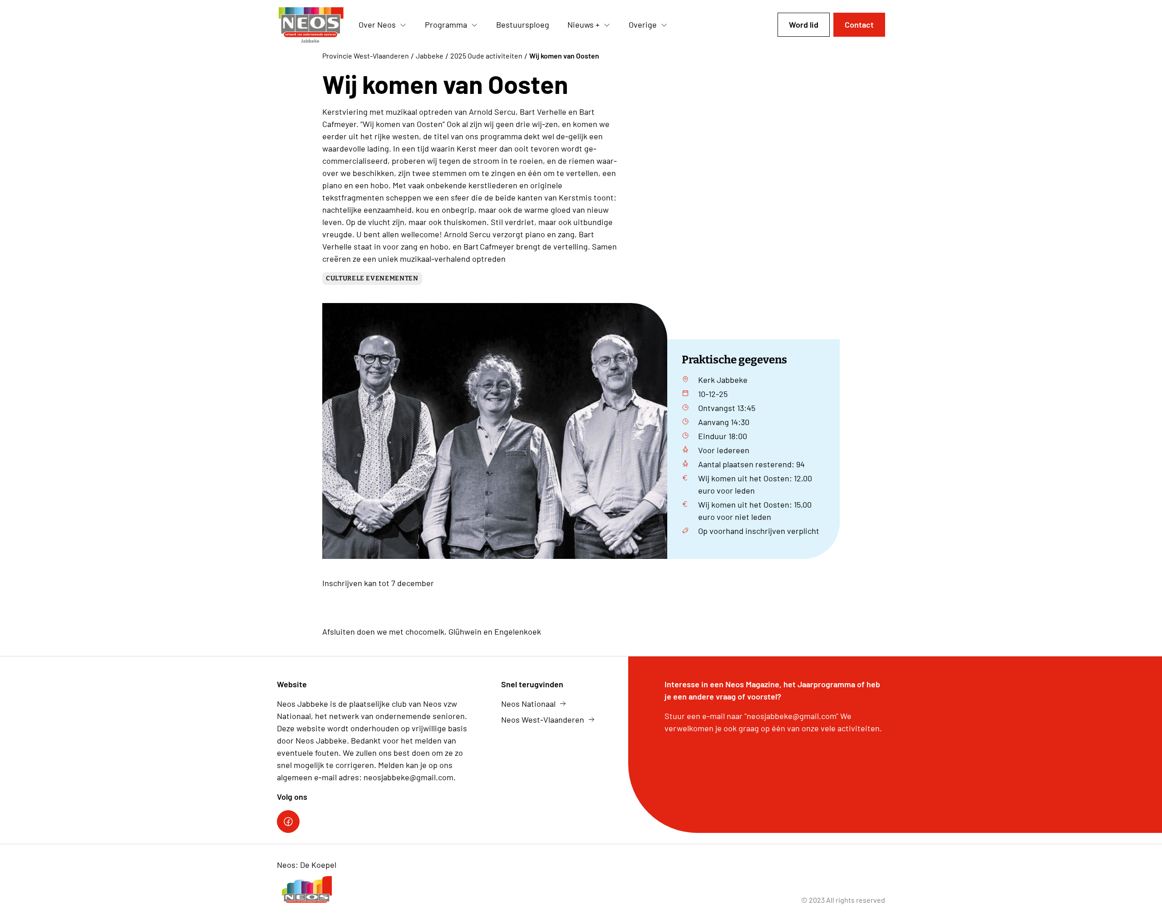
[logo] (310, 25)
